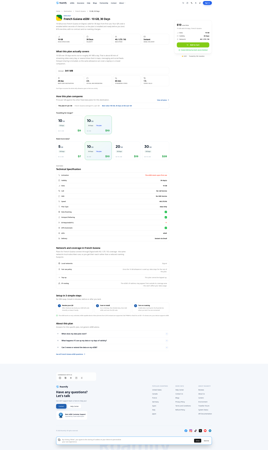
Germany (155, 402)
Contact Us (179, 394)
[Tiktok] (195, 431)
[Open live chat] (187, 3)
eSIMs (72, 3)
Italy (153, 410)
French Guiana (80, 11)
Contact (114, 3)
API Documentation (205, 414)
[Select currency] (196, 3)
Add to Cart (194, 45)
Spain (154, 406)
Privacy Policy (180, 402)
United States (157, 390)
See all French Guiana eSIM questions (69, 354)
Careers (201, 398)
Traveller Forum (203, 406)
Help (88, 3)
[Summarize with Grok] (82, 378)
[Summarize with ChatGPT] (60, 378)
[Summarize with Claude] (65, 378)
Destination (68, 11)
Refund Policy (180, 410)
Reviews (201, 390)
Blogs (95, 3)
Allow (198, 441)
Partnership (104, 3)
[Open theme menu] (200, 3)
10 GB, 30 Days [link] (94, 11)
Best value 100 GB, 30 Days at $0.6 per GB (117, 106)
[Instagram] (191, 431)
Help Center (74, 406)
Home (58, 11)
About (121, 3)
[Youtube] (205, 431)
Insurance (80, 3)
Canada (155, 394)
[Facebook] (186, 431)
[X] (200, 431)
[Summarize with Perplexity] (76, 378)
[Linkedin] (210, 431)
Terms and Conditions (183, 406)
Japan (154, 414)
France (154, 398)
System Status (203, 410)
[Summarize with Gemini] (71, 378)
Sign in (207, 3)
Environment (202, 402)
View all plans (162, 100)
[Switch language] (191, 3)
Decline (206, 441)
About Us (201, 394)
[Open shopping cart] (183, 3)
